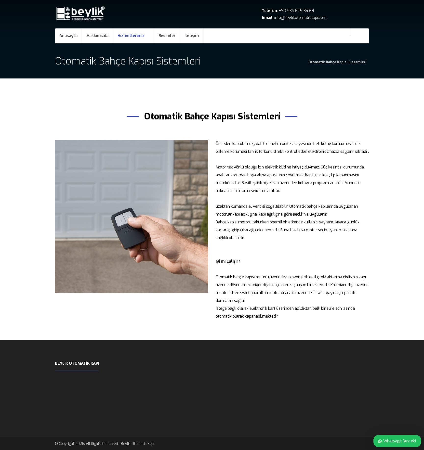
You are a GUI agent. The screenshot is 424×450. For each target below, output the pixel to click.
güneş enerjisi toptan (137, 413)
